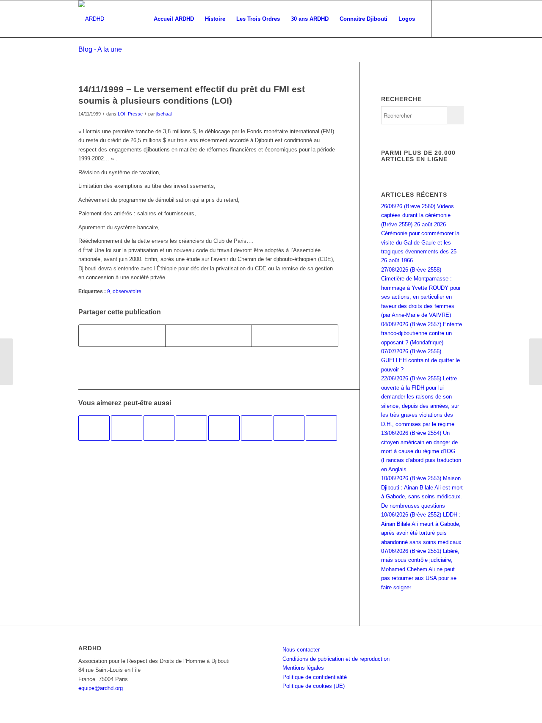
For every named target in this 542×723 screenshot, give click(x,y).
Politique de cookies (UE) (313, 686)
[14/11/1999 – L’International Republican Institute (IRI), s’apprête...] (6, 361)
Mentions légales (303, 668)
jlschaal (163, 113)
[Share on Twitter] (295, 335)
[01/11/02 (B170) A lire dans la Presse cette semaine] (159, 428)
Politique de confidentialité (314, 677)
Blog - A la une (100, 49)
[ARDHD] (91, 19)
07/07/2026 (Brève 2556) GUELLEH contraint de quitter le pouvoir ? (420, 360)
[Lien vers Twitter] (457, 18)
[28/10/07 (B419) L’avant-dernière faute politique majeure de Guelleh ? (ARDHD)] (191, 428)
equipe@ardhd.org (100, 688)
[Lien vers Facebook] (444, 18)
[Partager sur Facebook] (122, 335)
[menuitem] (173, 19)
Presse (135, 113)
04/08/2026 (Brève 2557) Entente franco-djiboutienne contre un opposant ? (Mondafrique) (421, 333)
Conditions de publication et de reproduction (336, 659)
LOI (121, 113)
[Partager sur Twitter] (209, 335)
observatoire (127, 291)
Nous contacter (301, 649)
